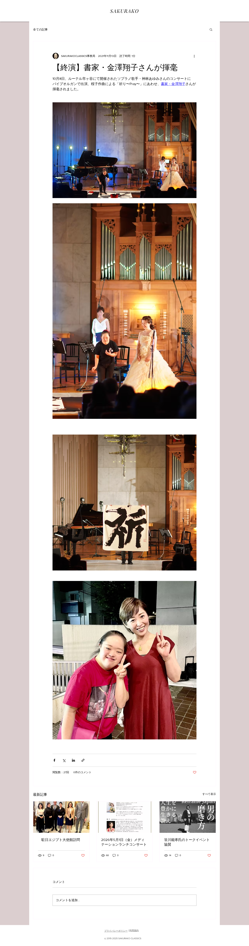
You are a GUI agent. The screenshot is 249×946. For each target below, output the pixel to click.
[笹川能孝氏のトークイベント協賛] (188, 817)
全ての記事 (40, 29)
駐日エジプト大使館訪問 (59, 840)
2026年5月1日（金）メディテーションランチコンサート (124, 842)
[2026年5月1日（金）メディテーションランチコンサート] (124, 817)
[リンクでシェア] (83, 760)
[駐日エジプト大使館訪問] (61, 817)
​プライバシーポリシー (116, 930)
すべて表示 (209, 794)
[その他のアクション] (194, 56)
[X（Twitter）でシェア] (64, 760)
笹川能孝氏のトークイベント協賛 (187, 842)
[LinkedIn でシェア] (73, 760)
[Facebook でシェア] (54, 760)
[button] (211, 29)
